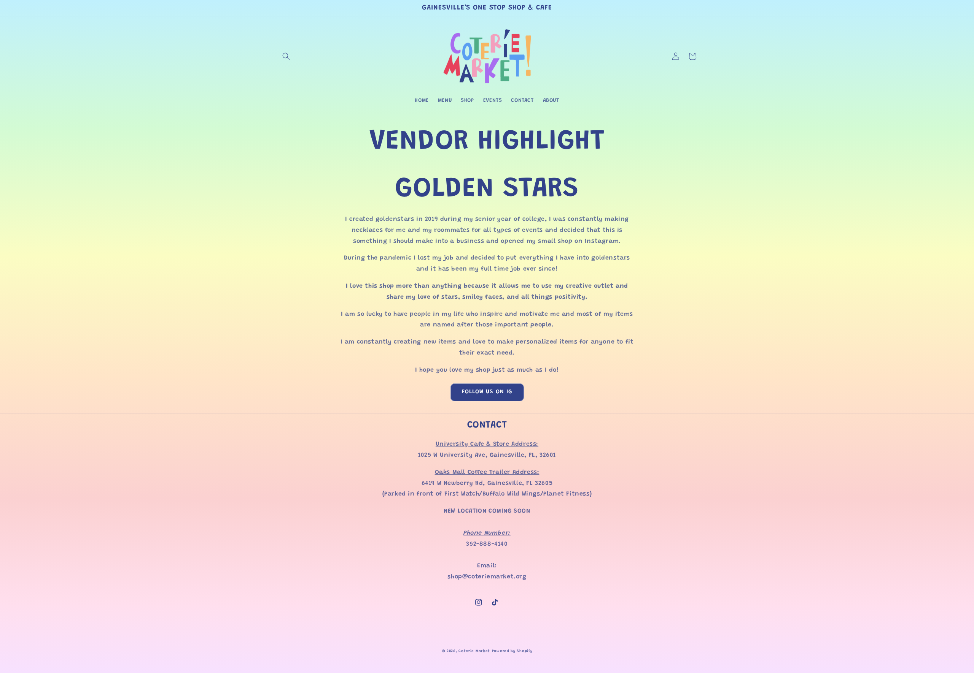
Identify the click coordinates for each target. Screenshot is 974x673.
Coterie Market (474, 651)
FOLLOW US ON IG (487, 392)
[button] (286, 56)
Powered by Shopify (512, 651)
